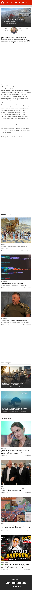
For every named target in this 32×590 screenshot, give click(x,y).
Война (3, 523)
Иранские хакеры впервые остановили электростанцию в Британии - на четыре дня (14, 284)
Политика (6, 23)
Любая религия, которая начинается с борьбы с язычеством (14, 247)
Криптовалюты (5, 562)
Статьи (24, 2)
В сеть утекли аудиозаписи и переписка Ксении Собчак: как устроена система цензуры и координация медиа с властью (15, 452)
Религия (4, 244)
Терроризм (4, 281)
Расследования (28, 2)
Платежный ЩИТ (27, 569)
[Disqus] (16, 193)
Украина (13, 136)
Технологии (5, 386)
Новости (17, 2)
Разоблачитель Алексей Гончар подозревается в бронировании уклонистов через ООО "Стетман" (15, 321)
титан (20, 136)
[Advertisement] (16, 66)
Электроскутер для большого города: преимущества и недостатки (12, 383)
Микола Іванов (28, 287)
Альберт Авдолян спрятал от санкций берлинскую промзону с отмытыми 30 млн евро (15, 489)
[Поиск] (12, 586)
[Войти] (20, 586)
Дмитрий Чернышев (26, 250)
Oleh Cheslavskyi (27, 324)
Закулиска (4, 448)
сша (8, 136)
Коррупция (4, 318)
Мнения (20, 2)
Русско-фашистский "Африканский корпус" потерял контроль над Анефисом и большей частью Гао (16, 527)
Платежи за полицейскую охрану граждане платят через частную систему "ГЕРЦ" (14, 408)
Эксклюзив (13, 23)
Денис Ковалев (23, 386)
